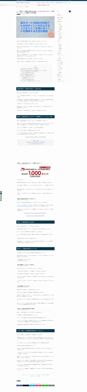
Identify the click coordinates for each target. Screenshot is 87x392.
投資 (59, 41)
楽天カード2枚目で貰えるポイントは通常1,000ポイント (31, 71)
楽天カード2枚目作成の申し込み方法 (27, 74)
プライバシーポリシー (32, 374)
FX (59, 43)
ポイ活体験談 (60, 26)
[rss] (70, 0)
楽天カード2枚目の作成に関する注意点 (28, 79)
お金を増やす (60, 21)
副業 (59, 31)
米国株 (60, 51)
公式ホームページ (42, 185)
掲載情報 (59, 19)
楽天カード (22, 179)
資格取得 (59, 79)
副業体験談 (60, 38)
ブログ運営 (60, 36)
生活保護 (59, 58)
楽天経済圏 (18, 14)
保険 (59, 70)
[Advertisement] (35, 153)
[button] (19, 385)
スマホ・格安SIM (60, 62)
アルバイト (59, 77)
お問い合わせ (38, 374)
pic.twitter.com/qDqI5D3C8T (40, 142)
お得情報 (60, 67)
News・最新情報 (60, 17)
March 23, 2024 (40, 143)
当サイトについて (24, 374)
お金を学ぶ (59, 53)
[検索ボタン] (70, 2)
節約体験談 (60, 72)
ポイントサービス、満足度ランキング (35, 46)
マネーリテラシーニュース (23, 2)
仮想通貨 (60, 46)
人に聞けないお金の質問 (45, 374)
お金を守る (59, 60)
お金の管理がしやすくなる (27, 78)
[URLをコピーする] (51, 385)
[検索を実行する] (70, 11)
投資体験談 (60, 48)
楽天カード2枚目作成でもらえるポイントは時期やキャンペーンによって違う (33, 70)
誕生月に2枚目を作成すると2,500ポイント (29, 72)
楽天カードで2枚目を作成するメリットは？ (28, 75)
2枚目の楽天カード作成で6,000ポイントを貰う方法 (29, 68)
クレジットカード (60, 55)
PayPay (60, 24)
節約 (59, 65)
